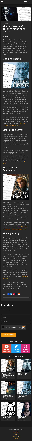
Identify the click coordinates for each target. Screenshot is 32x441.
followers (16, 350)
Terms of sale (16, 436)
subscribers (6, 350)
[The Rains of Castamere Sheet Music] (16, 187)
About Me (16, 432)
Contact (16, 438)
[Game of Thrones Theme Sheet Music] (16, 75)
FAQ (16, 434)
